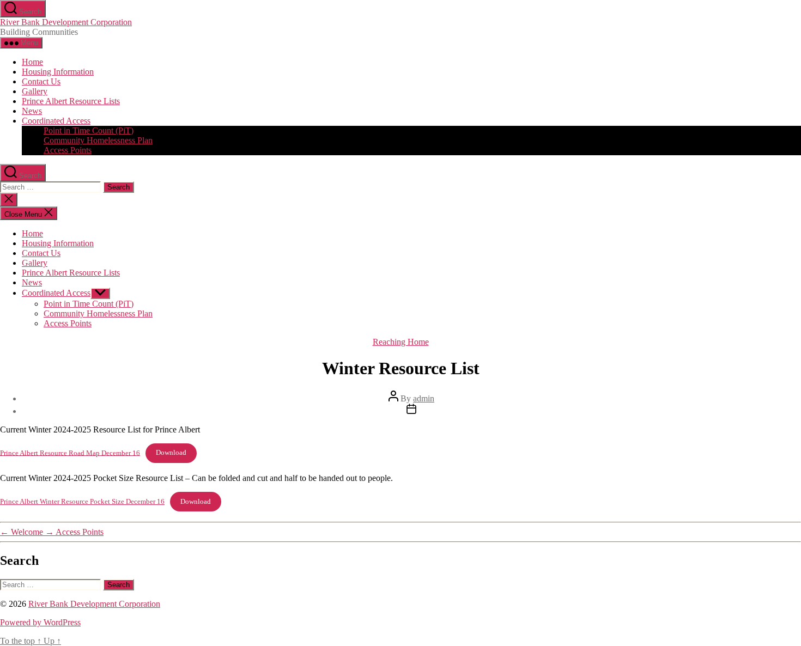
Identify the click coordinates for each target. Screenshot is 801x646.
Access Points (68, 150)
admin (423, 398)
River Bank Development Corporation (66, 22)
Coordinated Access (56, 120)
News (32, 110)
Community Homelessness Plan (98, 140)
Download (171, 452)
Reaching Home (401, 341)
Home (32, 61)
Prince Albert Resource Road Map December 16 (70, 452)
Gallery (34, 91)
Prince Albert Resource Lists (71, 101)
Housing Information (58, 71)
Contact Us (41, 81)
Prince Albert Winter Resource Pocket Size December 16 (82, 501)
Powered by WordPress (40, 622)
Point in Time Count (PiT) (89, 130)
